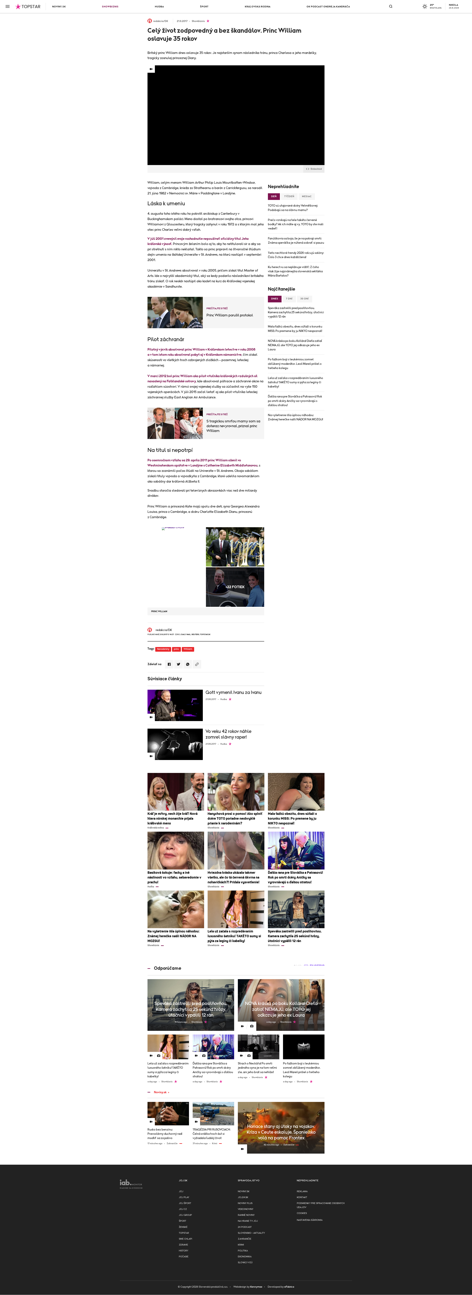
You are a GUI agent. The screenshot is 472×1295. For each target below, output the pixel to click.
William (188, 649)
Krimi (241, 1245)
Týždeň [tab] (289, 196)
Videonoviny (245, 1209)
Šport (204, 7)
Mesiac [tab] (307, 196)
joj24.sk (243, 1197)
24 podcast (245, 1227)
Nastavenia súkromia (309, 1220)
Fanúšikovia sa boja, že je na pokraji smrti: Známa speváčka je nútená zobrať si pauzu (296, 240)
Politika (243, 1251)
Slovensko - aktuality (251, 1233)
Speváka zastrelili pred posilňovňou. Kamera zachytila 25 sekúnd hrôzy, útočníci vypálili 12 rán (296, 312)
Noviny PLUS (245, 1203)
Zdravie (183, 1245)
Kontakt (302, 1197)
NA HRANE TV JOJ (248, 1221)
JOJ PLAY (184, 1197)
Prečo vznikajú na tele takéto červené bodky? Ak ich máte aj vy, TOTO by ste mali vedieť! (295, 224)
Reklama (302, 1191)
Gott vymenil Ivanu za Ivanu (234, 692)
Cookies (302, 1213)
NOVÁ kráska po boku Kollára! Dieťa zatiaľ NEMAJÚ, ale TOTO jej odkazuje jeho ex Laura (295, 345)
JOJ (181, 1191)
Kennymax (256, 1287)
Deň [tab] (274, 196)
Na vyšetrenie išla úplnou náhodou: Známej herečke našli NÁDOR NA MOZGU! (295, 417)
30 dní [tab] (304, 299)
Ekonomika (244, 1256)
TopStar (184, 1233)
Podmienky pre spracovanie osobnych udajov (321, 1205)
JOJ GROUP (185, 1215)
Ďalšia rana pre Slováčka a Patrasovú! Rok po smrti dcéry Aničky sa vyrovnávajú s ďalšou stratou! (295, 400)
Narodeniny (163, 649)
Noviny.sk (59, 7)
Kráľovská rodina (257, 7)
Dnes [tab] (274, 299)
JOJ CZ (183, 1209)
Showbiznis (110, 7)
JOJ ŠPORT (185, 1203)
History (183, 1251)
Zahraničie (244, 1239)
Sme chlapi (185, 1239)
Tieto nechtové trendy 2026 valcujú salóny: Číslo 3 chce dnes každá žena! (296, 255)
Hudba (159, 7)
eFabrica (289, 1287)
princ (176, 649)
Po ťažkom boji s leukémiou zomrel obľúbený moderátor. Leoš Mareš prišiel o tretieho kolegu (295, 363)
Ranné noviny (246, 1215)
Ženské (183, 1227)
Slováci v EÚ (245, 1262)
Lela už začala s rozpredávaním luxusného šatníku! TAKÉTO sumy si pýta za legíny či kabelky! (295, 382)
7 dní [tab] (289, 299)
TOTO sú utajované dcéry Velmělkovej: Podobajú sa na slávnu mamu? (293, 207)
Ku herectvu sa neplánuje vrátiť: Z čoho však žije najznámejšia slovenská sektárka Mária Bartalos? (295, 271)
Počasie (183, 1256)
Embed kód (316, 169)
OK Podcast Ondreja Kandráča (328, 7)
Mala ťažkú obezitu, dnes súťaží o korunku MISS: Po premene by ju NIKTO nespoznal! (295, 328)
